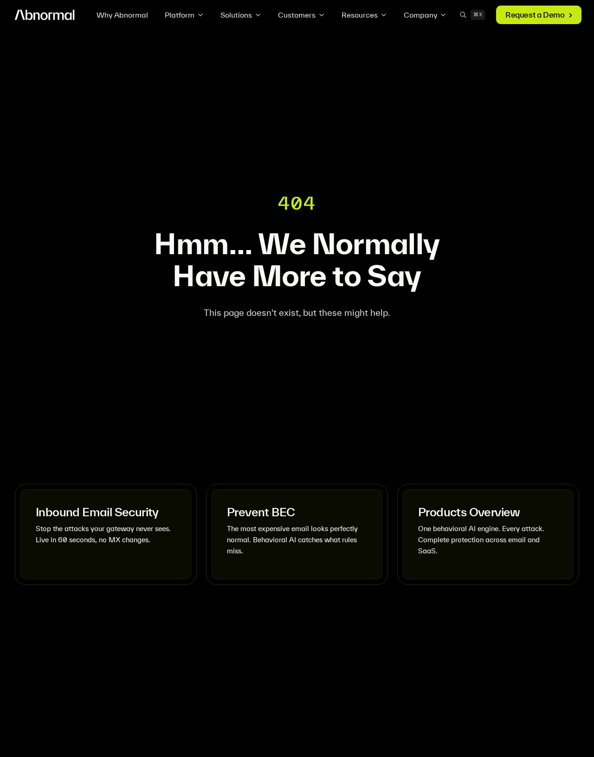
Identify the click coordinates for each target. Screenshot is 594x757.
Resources (360, 15)
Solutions (236, 15)
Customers (297, 15)
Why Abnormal (122, 15)
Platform (179, 15)
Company (420, 15)
